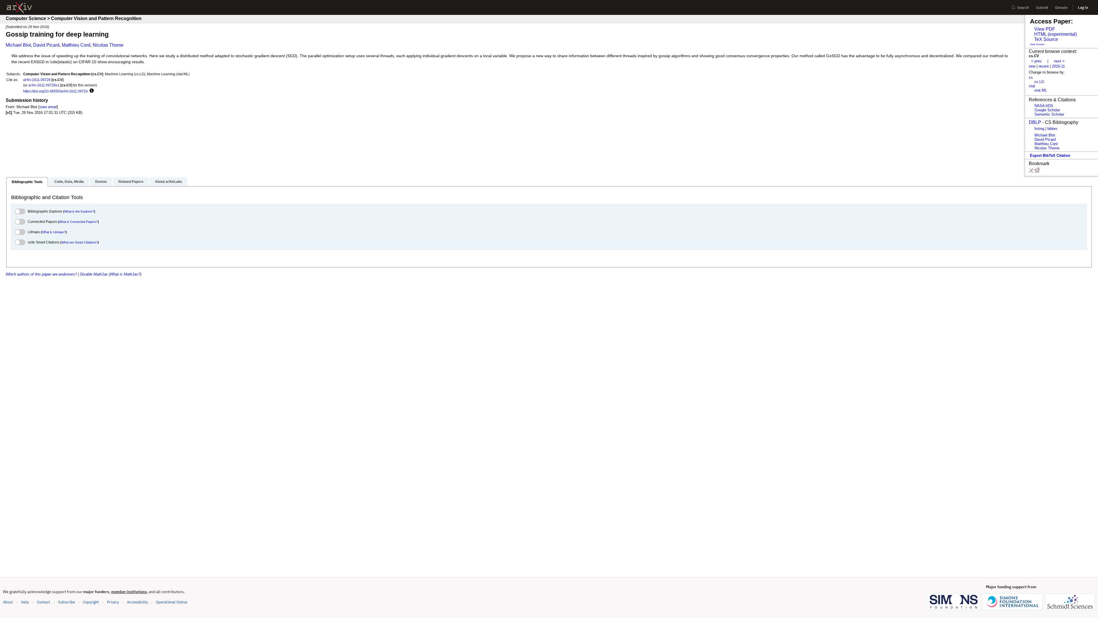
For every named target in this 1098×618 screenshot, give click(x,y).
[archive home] (19, 7)
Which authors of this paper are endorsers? (41, 274)
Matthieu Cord (76, 45)
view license (1037, 44)
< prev (1036, 61)
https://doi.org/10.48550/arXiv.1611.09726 (55, 91)
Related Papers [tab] (131, 182)
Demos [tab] (101, 182)
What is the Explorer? (79, 211)
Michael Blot (18, 45)
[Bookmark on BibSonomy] (1032, 171)
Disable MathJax (94, 274)
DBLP (1035, 122)
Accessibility (137, 602)
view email (48, 107)
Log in (1083, 7)
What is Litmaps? (54, 232)
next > (1059, 61)
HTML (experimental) (1055, 34)
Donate (1061, 7)
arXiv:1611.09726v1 (43, 85)
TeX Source (1046, 39)
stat (1032, 86)
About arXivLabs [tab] (168, 182)
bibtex (1052, 128)
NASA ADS (1044, 106)
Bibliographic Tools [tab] (27, 182)
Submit (1042, 7)
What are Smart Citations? (79, 242)
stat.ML (1040, 90)
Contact (43, 602)
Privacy (113, 602)
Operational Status (171, 602)
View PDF (1044, 29)
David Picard (46, 45)
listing (1039, 128)
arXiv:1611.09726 (37, 80)
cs (1031, 77)
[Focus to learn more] (91, 91)
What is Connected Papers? (78, 221)
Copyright (91, 602)
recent (1044, 66)
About (8, 602)
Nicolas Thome (108, 45)
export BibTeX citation (1050, 155)
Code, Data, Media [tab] (69, 182)
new (1032, 66)
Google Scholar (1047, 110)
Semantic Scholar (1049, 114)
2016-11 (1058, 66)
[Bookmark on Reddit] (1037, 171)
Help (25, 602)
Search (1023, 7)
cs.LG (1039, 82)
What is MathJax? (125, 274)
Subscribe (66, 602)
